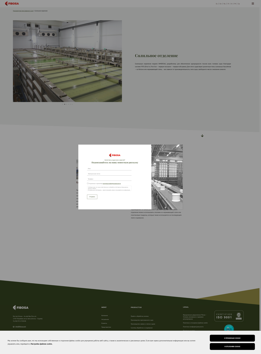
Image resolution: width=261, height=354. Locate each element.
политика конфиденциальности (112, 183)
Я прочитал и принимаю (105, 183)
